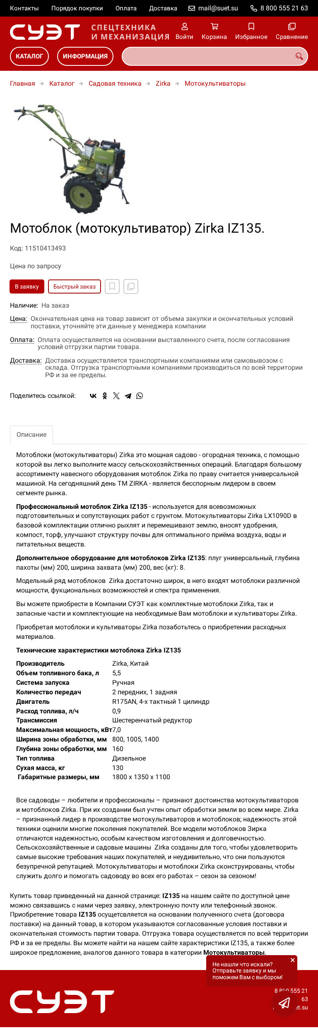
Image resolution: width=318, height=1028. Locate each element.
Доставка (163, 8)
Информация (85, 56)
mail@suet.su (218, 8)
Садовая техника (115, 83)
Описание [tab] (31, 434)
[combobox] (215, 56)
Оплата (126, 8)
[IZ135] (159, 159)
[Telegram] (128, 396)
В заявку (27, 286)
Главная (22, 83)
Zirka (163, 83)
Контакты (24, 8)
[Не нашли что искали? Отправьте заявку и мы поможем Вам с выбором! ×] (284, 1003)
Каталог (29, 56)
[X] (116, 396)
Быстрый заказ (74, 286)
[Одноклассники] (105, 396)
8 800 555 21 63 (284, 8)
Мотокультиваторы (215, 83)
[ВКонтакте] (93, 396)
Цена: (18, 319)
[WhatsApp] (140, 396)
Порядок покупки (77, 8)
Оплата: (22, 340)
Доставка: (26, 360)
